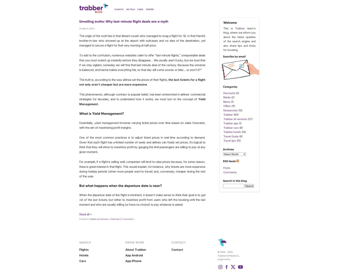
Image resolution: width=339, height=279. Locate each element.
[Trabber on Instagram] (220, 269)
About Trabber (135, 249)
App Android (134, 255)
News (226, 101)
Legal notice (224, 259)
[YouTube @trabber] (240, 269)
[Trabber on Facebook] (227, 269)
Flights (119, 9)
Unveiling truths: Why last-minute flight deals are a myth (123, 21)
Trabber (240, 28)
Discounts (229, 93)
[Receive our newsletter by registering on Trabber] (240, 79)
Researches (230, 110)
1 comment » (127, 219)
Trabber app (230, 123)
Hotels (130, 9)
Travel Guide (231, 136)
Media (227, 97)
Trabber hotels (232, 131)
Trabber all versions (99, 219)
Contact (177, 249)
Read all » (85, 214)
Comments (230, 172)
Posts (226, 167)
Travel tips (115, 219)
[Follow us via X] (233, 269)
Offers (150, 9)
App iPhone (133, 261)
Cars (140, 9)
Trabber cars (231, 127)
